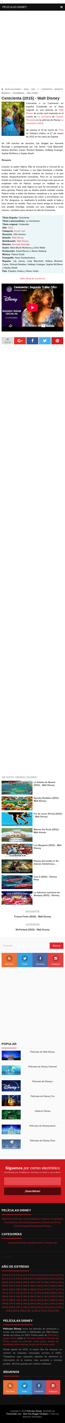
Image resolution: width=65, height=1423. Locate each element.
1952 (38, 1300)
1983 (11, 1289)
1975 (4, 1293)
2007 (31, 1278)
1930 (8, 1310)
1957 (4, 1300)
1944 (31, 1303)
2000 (18, 1282)
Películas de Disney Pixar (42, 1140)
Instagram (55, 964)
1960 (45, 1296)
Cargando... (7, 1257)
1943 (38, 1303)
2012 (59, 1275)
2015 (33, 89)
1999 (24, 1282)
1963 (24, 1296)
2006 (38, 1278)
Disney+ (37, 1219)
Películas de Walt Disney (42, 1052)
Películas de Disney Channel (42, 1066)
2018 (18, 1275)
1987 (45, 1285)
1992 (11, 1285)
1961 (38, 1296)
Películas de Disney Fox (43, 1096)
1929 (15, 1310)
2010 (11, 1278)
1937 (18, 1307)
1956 (11, 1300)
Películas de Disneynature (43, 1125)
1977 (52, 1289)
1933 (45, 1307)
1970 (38, 1293)
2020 (4, 1275)
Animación (13, 1242)
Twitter (25, 964)
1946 (18, 1303)
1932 (52, 1307)
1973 (18, 1293)
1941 (52, 1303)
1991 (18, 1285)
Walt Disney (32, 93)
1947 (11, 1303)
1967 (59, 1293)
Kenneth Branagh (21, 244)
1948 (4, 1303)
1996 (45, 1282)
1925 (42, 1310)
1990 (24, 1285)
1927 (29, 1310)
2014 (45, 1275)
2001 (11, 1282)
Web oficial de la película (32, 278)
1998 (31, 1282)
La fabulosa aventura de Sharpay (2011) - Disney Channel (47, 894)
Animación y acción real (45, 1242)
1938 (11, 1307)
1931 (59, 1307)
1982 (18, 1289)
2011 (4, 1278)
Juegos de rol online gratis (41, 1344)
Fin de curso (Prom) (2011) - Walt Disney (48, 815)
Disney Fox (48, 1219)
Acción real (19, 231)
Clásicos (46, 1222)
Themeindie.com (13, 1414)
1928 (22, 1310)
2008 (24, 1278)
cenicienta (47, 89)
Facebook (40, 964)
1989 (31, 1285)
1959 (52, 1296)
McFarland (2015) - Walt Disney (33, 929)
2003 (59, 1278)
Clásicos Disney (42, 1111)
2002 (4, 1282)
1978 (45, 1289)
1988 (38, 1285)
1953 (31, 1300)
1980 (31, 1289)
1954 (24, 1300)
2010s (26, 89)
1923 (56, 1310)
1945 (24, 1303)
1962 (31, 1296)
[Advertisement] (32, 47)
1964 (18, 1296)
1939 (4, 1307)
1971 (31, 1293)
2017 (24, 1275)
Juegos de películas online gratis (28, 1341)
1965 (11, 1296)
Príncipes (47, 1226)
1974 (11, 1293)
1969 (45, 1293)
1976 (59, 1289)
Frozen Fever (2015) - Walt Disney (32, 916)
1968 (52, 1293)
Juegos (25, 1226)
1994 (59, 1282)
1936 (24, 1307)
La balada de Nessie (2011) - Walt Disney (44, 783)
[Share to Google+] (20, 340)
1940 (59, 1303)
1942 (45, 1303)
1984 (4, 1289)
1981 (24, 1289)
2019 (11, 1275)
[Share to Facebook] (32, 340)
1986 (52, 1285)
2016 (31, 1275)
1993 (4, 1285)
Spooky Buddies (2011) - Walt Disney (47, 799)
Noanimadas (18, 93)
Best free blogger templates (35, 1414)
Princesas (35, 1226)
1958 (59, 1296)
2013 (52, 1275)
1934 (38, 1307)
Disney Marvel (18, 1222)
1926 (35, 1310)
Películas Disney (14, 7)
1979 (38, 1289)
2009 (18, 1278)
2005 (45, 1278)
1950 (52, 1300)
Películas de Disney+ (42, 1081)
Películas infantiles (35, 1338)
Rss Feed (9, 964)
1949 (59, 1300)
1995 (52, 1282)
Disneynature (34, 1222)
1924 (49, 1310)
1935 (31, 1307)
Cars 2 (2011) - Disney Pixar (45, 878)
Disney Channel (23, 1219)
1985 (59, 1285)
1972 (24, 1293)
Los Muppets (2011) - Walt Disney (48, 846)
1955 (18, 1300)
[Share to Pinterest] (57, 340)
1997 (38, 1282)
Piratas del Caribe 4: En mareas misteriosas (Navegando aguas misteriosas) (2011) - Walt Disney (47, 862)
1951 (45, 1300)
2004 (52, 1278)
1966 (4, 1296)
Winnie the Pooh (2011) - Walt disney (47, 831)
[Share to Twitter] (45, 340)
